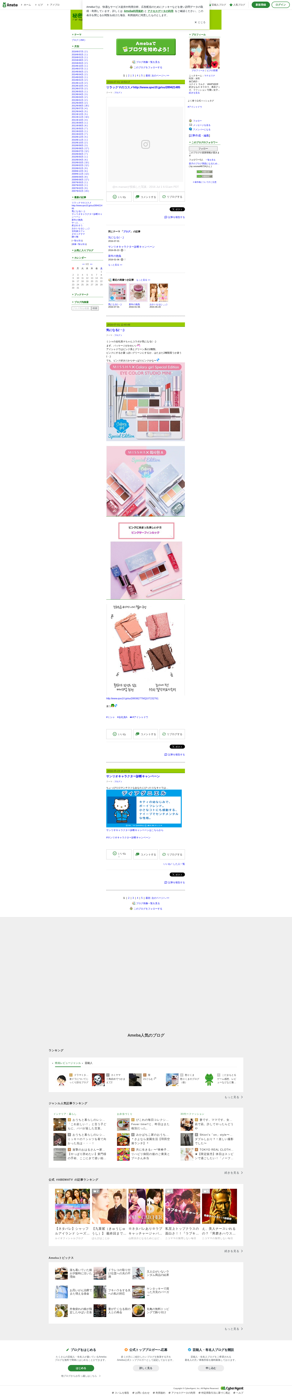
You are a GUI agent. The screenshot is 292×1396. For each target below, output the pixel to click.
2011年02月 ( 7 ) (80, 134)
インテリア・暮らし (65, 1114)
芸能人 (89, 1062)
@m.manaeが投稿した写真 (129, 186)
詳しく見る (145, 1368)
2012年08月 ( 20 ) (80, 105)
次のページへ (160, 75)
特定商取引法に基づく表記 (215, 1392)
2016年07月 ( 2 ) (80, 51)
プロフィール (198, 70)
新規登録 (261, 4)
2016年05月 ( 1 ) (80, 54)
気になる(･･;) (78, 211)
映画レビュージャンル (68, 1062)
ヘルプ (239, 1392)
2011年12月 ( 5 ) (80, 114)
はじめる (81, 1368)
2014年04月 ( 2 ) (80, 74)
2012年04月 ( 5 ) (80, 111)
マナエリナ (209, 75)
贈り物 (75, 236)
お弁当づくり (124, 1114)
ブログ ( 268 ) (78, 40)
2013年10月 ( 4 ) (80, 86)
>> (91, 264)
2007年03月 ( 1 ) (80, 185)
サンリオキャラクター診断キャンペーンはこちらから (134, 830)
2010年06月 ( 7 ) (80, 154)
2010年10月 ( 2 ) (80, 142)
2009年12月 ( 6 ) (80, 171)
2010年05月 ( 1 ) (80, 157)
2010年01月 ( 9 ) (80, 168)
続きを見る (194, 92)
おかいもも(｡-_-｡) (80, 228)
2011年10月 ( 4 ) (80, 120)
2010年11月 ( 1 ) (80, 140)
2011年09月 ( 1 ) (80, 123)
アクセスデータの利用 (183, 1392)
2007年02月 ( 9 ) (80, 188)
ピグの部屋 (212, 70)
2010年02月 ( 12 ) (80, 165)
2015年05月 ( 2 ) (80, 63)
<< (83, 264)
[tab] (68, 1063)
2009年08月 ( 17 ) (80, 179)
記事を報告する (176, 217)
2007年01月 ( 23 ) (80, 191)
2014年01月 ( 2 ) (80, 80)
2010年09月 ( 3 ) (80, 145)
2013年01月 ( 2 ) (80, 100)
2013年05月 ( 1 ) (80, 91)
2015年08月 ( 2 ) (80, 60)
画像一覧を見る (79, 244)
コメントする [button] (148, 197)
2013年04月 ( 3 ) (80, 94)
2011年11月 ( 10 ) (80, 117)
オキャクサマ (78, 234)
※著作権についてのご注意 (205, 182)
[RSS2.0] (204, 177)
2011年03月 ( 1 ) (80, 131)
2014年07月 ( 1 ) (80, 68)
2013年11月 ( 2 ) (80, 83)
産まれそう (77, 225)
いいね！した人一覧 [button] (174, 864)
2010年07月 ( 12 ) (80, 151)
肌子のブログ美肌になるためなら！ (204, 163)
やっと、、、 (78, 222)
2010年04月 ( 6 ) (80, 160)
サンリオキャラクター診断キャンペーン (131, 246)
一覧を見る (77, 240)
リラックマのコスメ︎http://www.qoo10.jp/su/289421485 (87, 205)
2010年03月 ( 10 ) (80, 162)
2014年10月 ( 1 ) (80, 66)
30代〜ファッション (192, 1114)
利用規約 (160, 1392)
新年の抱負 (77, 220)
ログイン (281, 4)
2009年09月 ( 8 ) (80, 177)
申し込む (211, 1368)
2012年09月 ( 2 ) (80, 103)
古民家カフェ (78, 231)
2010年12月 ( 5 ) (80, 137)
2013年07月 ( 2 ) (80, 88)
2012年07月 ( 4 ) (80, 108)
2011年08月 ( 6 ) (80, 125)
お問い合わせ (142, 1392)
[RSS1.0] (204, 172)
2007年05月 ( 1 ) (80, 182)
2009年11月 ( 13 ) (80, 174)
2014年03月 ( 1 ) (80, 77)
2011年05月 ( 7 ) (80, 128)
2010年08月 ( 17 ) (80, 148)
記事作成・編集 (199, 135)
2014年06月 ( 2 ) (80, 71)
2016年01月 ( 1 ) (80, 57)
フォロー (203, 148)
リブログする (174, 196)
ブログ (117, 92)
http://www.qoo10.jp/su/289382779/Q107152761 (132, 698)
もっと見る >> (115, 265)
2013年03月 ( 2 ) (80, 97)
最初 (148, 75)
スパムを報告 (122, 1392)
